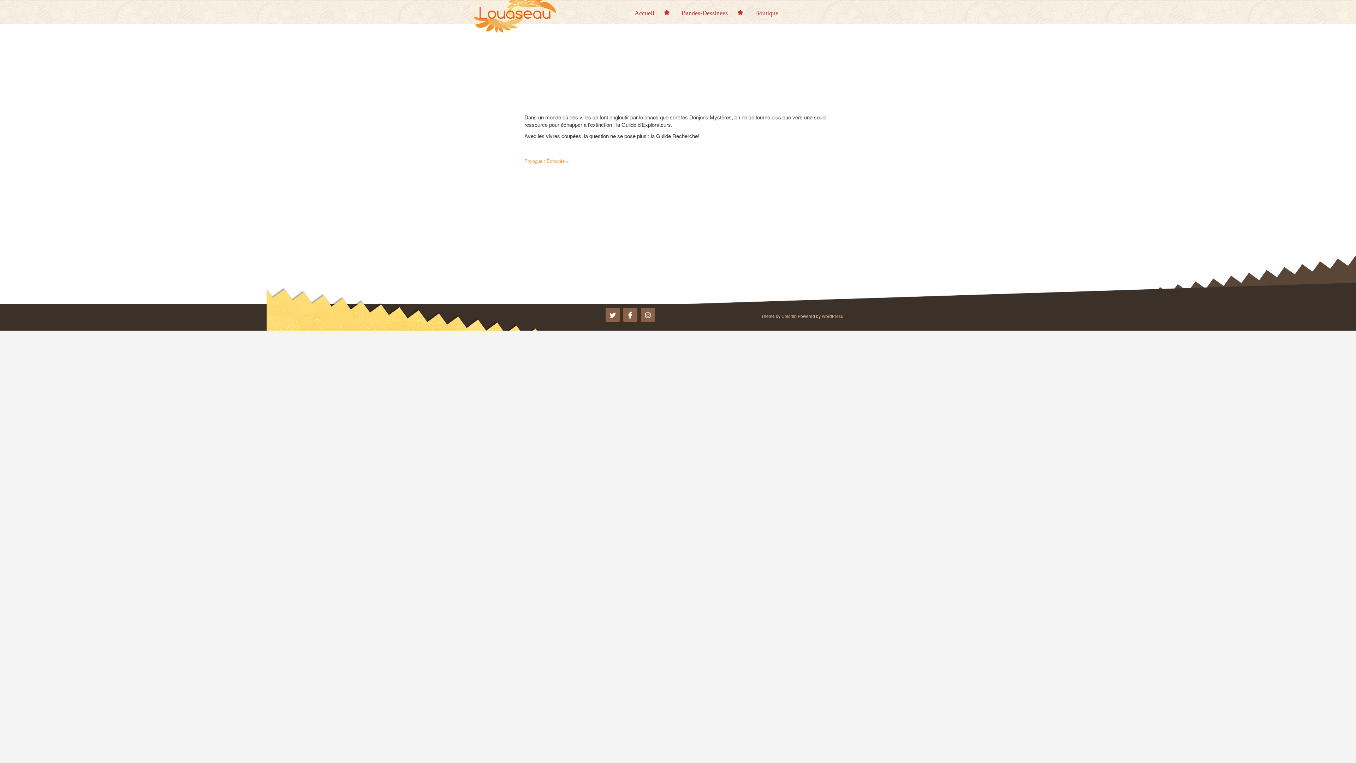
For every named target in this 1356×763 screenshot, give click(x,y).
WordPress (832, 316)
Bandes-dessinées (705, 13)
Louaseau (519, 11)
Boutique (766, 13)
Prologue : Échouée (544, 161)
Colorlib (789, 316)
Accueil (644, 13)
